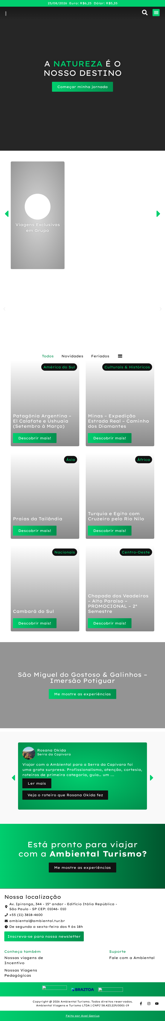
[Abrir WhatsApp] (154, 1010)
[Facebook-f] (141, 1003)
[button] (156, 12)
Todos (48, 356)
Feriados (100, 356)
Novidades (72, 356)
